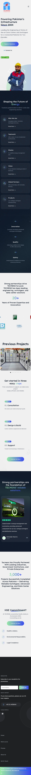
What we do (4, 742)
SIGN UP (23, 687)
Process (3, 748)
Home (2, 735)
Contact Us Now (15, 459)
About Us (3, 754)
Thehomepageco (24, 770)
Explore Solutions (10, 44)
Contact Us (8, 50)
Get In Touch (4, 761)
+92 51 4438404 (11, 704)
